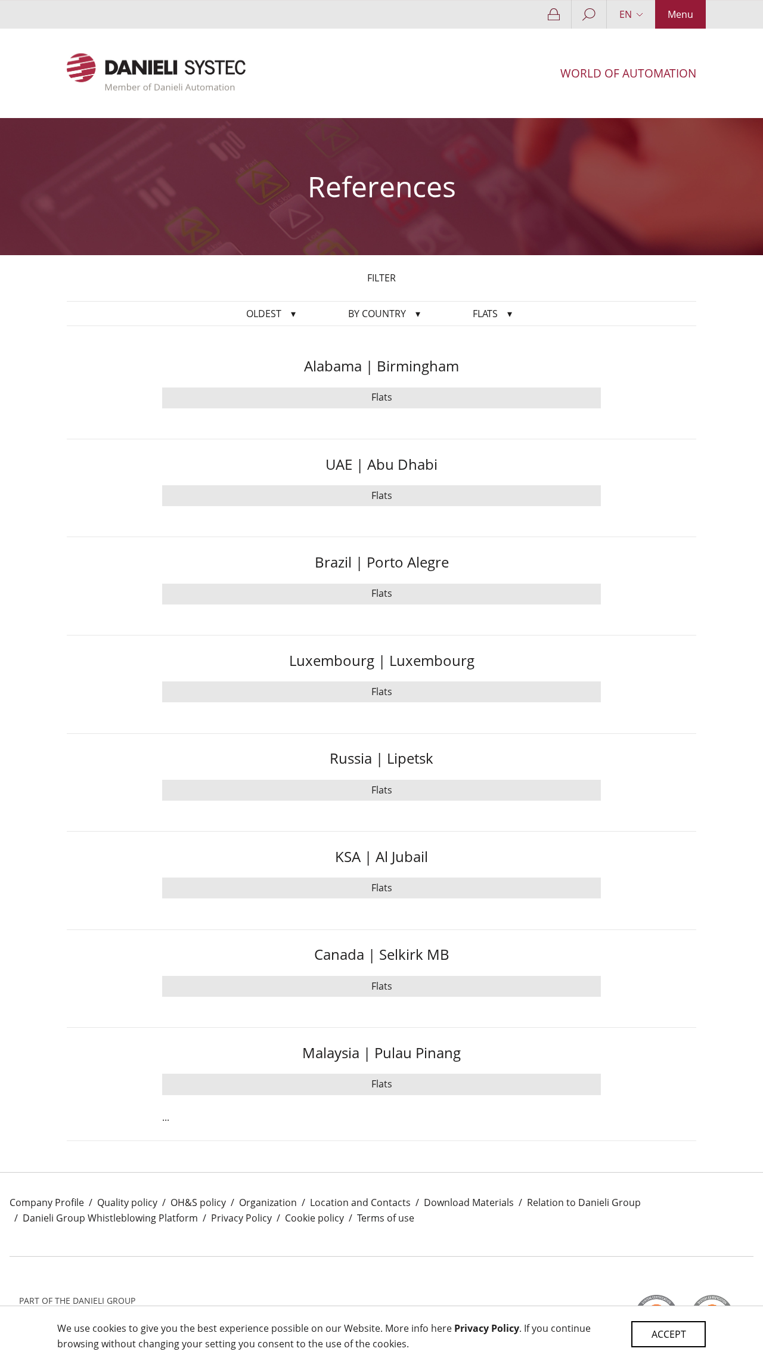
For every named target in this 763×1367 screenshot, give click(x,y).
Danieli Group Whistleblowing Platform (110, 1218)
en (625, 14)
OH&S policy (198, 1202)
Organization (268, 1202)
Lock (554, 14)
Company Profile (47, 1202)
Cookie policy (314, 1218)
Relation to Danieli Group (584, 1202)
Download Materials (469, 1202)
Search (588, 14)
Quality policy (127, 1202)
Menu (680, 14)
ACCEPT (669, 1334)
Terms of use (385, 1218)
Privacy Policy (241, 1218)
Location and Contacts (360, 1202)
